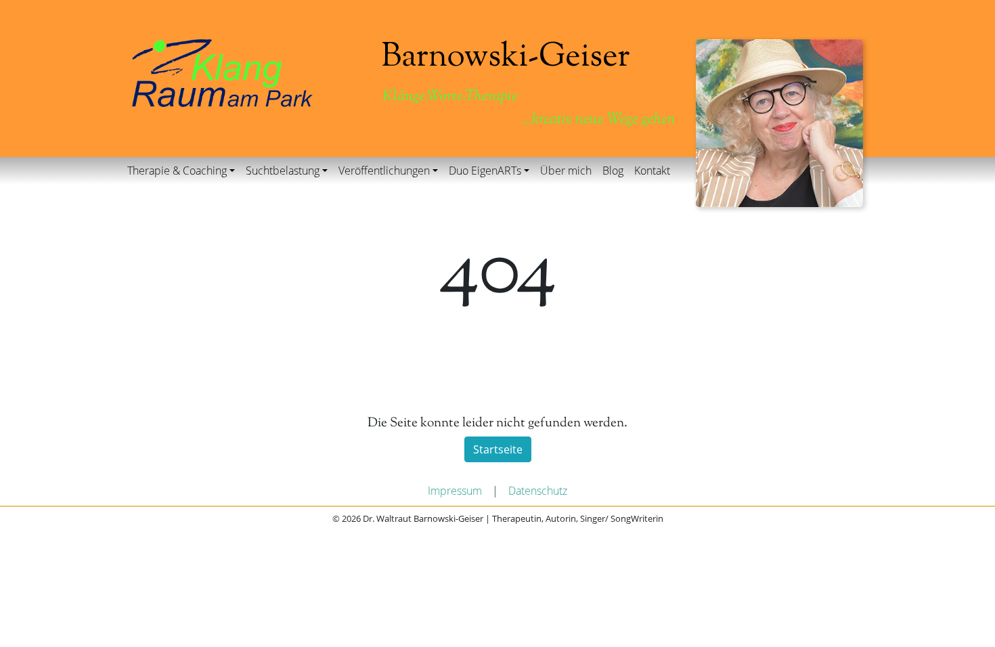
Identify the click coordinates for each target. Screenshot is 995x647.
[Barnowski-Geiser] (222, 71)
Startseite (498, 449)
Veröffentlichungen (384, 170)
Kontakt (652, 170)
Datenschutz (537, 490)
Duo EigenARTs (485, 170)
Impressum (455, 490)
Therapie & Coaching (177, 170)
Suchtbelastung (282, 170)
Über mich (566, 170)
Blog (612, 170)
